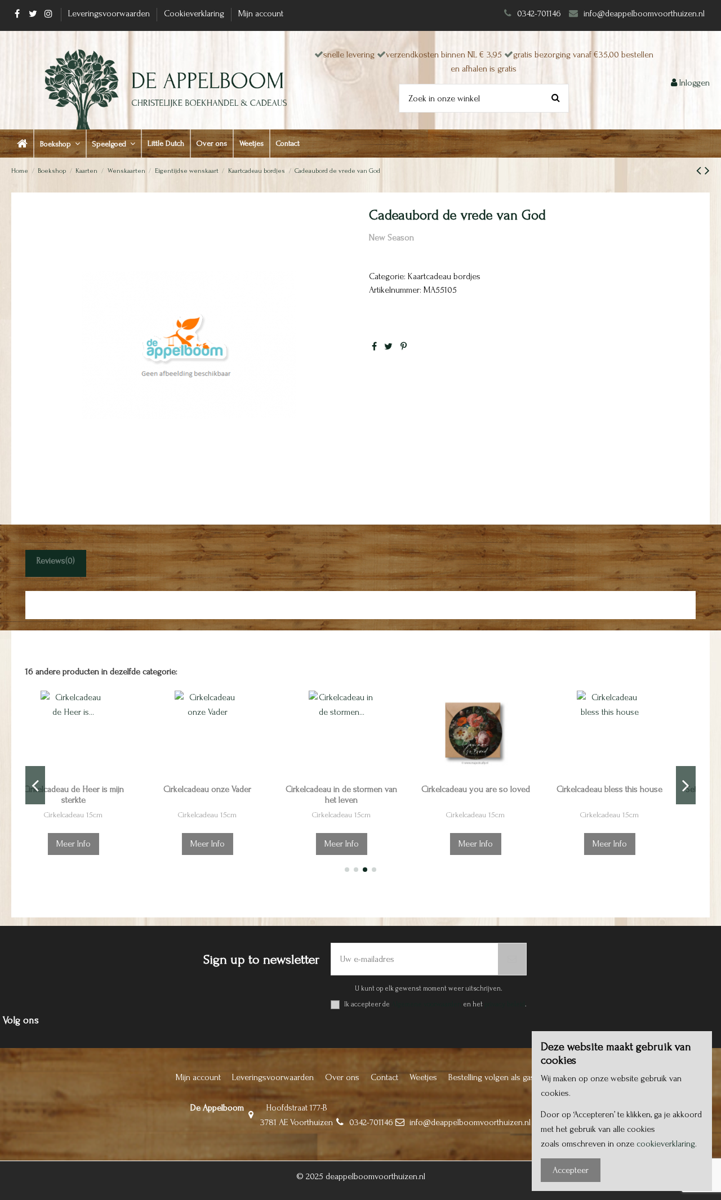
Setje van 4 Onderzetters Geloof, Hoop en (629, 794)
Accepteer (571, 1170)
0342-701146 (539, 13)
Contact (384, 1077)
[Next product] (707, 170)
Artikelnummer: (395, 289)
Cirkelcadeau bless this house (495, 789)
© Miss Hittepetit (629, 815)
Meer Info (92, 844)
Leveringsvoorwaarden (110, 13)
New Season (391, 237)
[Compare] (149, 729)
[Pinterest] (403, 347)
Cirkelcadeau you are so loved (360, 789)
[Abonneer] (512, 959)
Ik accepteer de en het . (435, 1004)
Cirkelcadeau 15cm (92, 815)
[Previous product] (700, 170)
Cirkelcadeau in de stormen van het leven (226, 794)
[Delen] (374, 347)
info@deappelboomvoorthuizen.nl (645, 13)
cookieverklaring (666, 1144)
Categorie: (387, 276)
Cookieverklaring (195, 13)
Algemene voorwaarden (426, 1004)
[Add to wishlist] (149, 709)
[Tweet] (388, 347)
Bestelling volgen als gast (492, 1077)
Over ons (342, 1077)
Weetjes (423, 1077)
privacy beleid (504, 1004)
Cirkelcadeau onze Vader (92, 789)
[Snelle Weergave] (149, 750)
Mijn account (260, 13)
